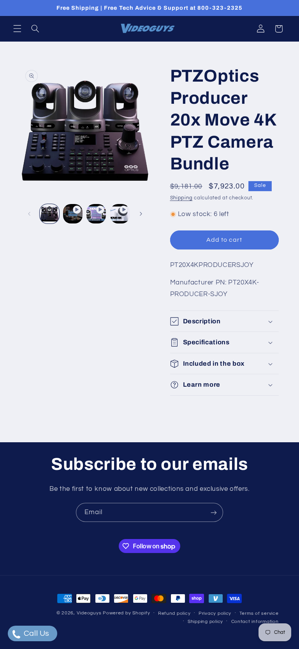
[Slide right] (141, 213)
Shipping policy (205, 621)
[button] (17, 29)
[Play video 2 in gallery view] (96, 213)
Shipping (181, 198)
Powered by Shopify (126, 613)
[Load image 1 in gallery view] (49, 213)
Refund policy (174, 613)
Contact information (255, 621)
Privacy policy (215, 613)
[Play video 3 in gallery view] (120, 213)
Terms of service (259, 613)
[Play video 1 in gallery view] (73, 213)
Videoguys (89, 613)
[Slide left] (29, 213)
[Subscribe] (214, 512)
